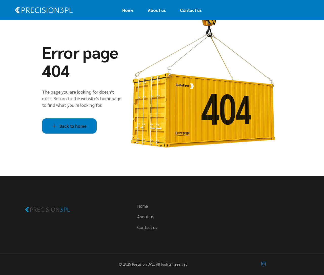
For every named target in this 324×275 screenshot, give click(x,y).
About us (145, 216)
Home (142, 206)
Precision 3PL (143, 264)
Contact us (147, 227)
